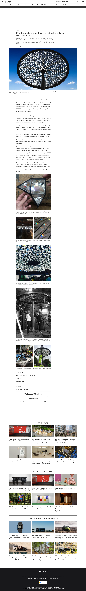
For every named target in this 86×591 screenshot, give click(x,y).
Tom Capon (19, 46)
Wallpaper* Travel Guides (62, 6)
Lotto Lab (33, 375)
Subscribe (78, 1)
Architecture (11, 4)
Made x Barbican (28, 6)
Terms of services (30, 404)
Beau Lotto (18, 108)
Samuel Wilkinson (34, 106)
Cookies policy (61, 576)
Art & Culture (26, 4)
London (49, 152)
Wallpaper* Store (78, 4)
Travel (64, 4)
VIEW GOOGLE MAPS (21, 389)
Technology (52, 4)
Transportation (58, 4)
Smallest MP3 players (50, 6)
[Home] (5, 4)
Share (19, 99)
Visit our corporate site (55, 587)
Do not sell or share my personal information (47, 578)
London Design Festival (43, 104)
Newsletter (49, 99)
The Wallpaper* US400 (39, 6)
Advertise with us (32, 578)
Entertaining (70, 4)
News (34, 46)
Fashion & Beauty (44, 4)
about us (24, 576)
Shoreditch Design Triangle (39, 102)
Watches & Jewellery (35, 4)
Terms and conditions (44, 576)
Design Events (18, 30)
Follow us (43, 99)
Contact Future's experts (32, 576)
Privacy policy (53, 576)
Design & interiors (19, 4)
